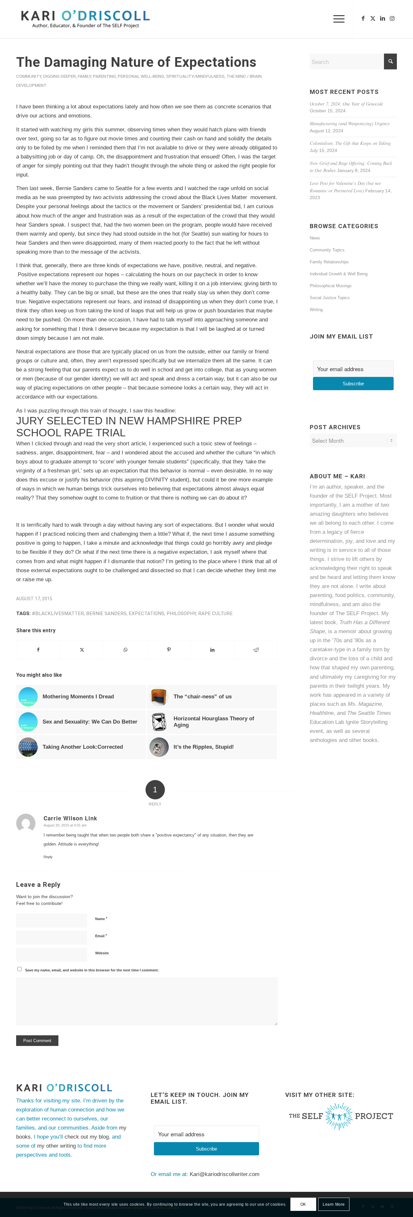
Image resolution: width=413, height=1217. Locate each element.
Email (101, 935)
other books (363, 740)
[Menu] (337, 19)
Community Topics (327, 250)
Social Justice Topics (330, 297)
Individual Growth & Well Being (339, 273)
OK (303, 1204)
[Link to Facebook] (363, 19)
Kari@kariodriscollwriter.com (224, 1174)
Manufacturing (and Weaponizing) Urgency (349, 123)
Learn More (334, 1204)
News (315, 238)
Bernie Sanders (106, 613)
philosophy (181, 613)
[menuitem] (337, 19)
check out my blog (87, 1137)
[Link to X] (373, 19)
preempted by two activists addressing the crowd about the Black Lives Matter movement (167, 197)
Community (28, 76)
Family (84, 76)
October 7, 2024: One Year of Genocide (346, 104)
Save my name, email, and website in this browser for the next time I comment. (92, 970)
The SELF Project (357, 613)
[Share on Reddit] (255, 649)
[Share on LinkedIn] (212, 649)
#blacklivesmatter (58, 613)
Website (102, 953)
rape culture (215, 613)
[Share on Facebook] (38, 649)
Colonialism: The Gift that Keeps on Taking (350, 143)
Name (101, 918)
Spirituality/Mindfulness (195, 76)
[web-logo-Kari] (97, 19)
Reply (48, 857)
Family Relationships (329, 261)
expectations (146, 613)
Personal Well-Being (141, 76)
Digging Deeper (59, 76)
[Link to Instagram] (392, 19)
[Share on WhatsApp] (125, 649)
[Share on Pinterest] (169, 649)
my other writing (56, 1146)
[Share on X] (82, 649)
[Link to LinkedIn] (382, 19)
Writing (316, 309)
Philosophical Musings (331, 285)
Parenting (104, 76)
